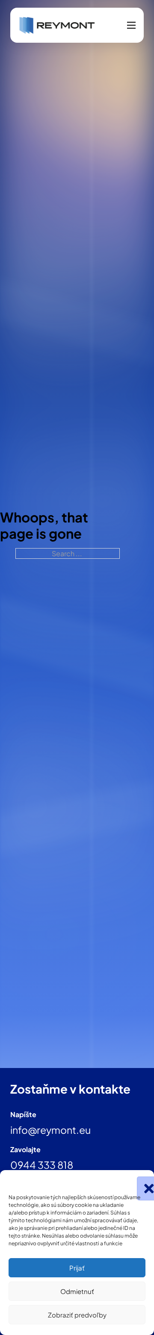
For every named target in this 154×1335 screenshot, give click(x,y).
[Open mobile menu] (131, 25)
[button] (141, 1181)
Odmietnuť (77, 1291)
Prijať (77, 1268)
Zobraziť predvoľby (77, 1315)
